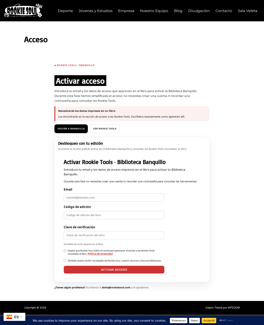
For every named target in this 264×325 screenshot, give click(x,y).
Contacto (224, 11)
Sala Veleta (247, 11)
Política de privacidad (100, 253)
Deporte (65, 11)
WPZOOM (234, 307)
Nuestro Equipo (154, 11)
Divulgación (199, 11)
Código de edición (77, 207)
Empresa (126, 11)
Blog (178, 11)
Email (68, 189)
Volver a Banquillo (71, 128)
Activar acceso (114, 269)
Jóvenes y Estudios (96, 11)
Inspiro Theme (214, 307)
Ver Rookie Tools (105, 128)
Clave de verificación (79, 227)
